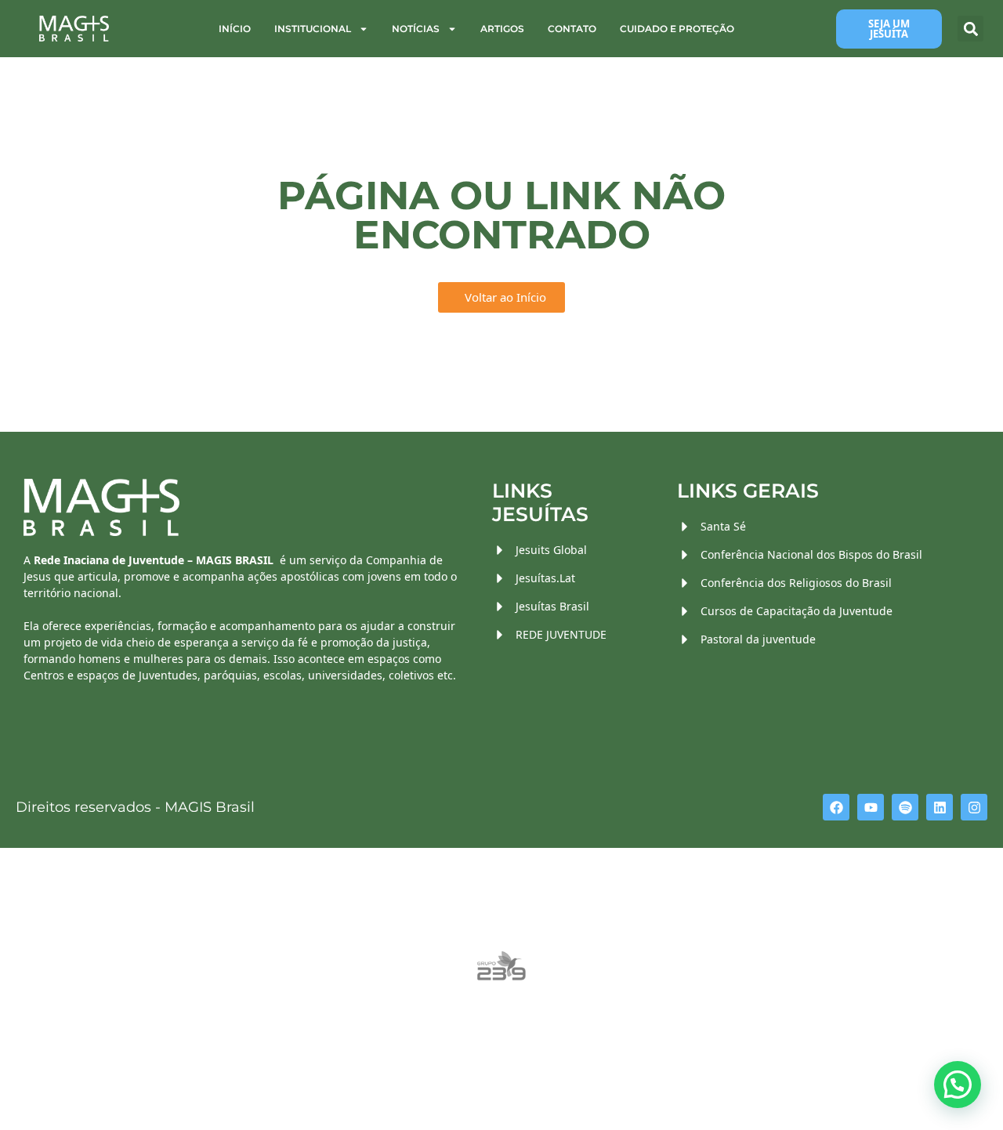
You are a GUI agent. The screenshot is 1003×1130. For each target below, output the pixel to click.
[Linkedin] (939, 807)
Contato (572, 28)
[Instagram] (974, 807)
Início (235, 28)
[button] (970, 29)
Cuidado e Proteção (677, 28)
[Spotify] (905, 807)
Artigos (502, 28)
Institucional (312, 28)
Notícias (416, 28)
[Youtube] (870, 807)
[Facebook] (836, 807)
